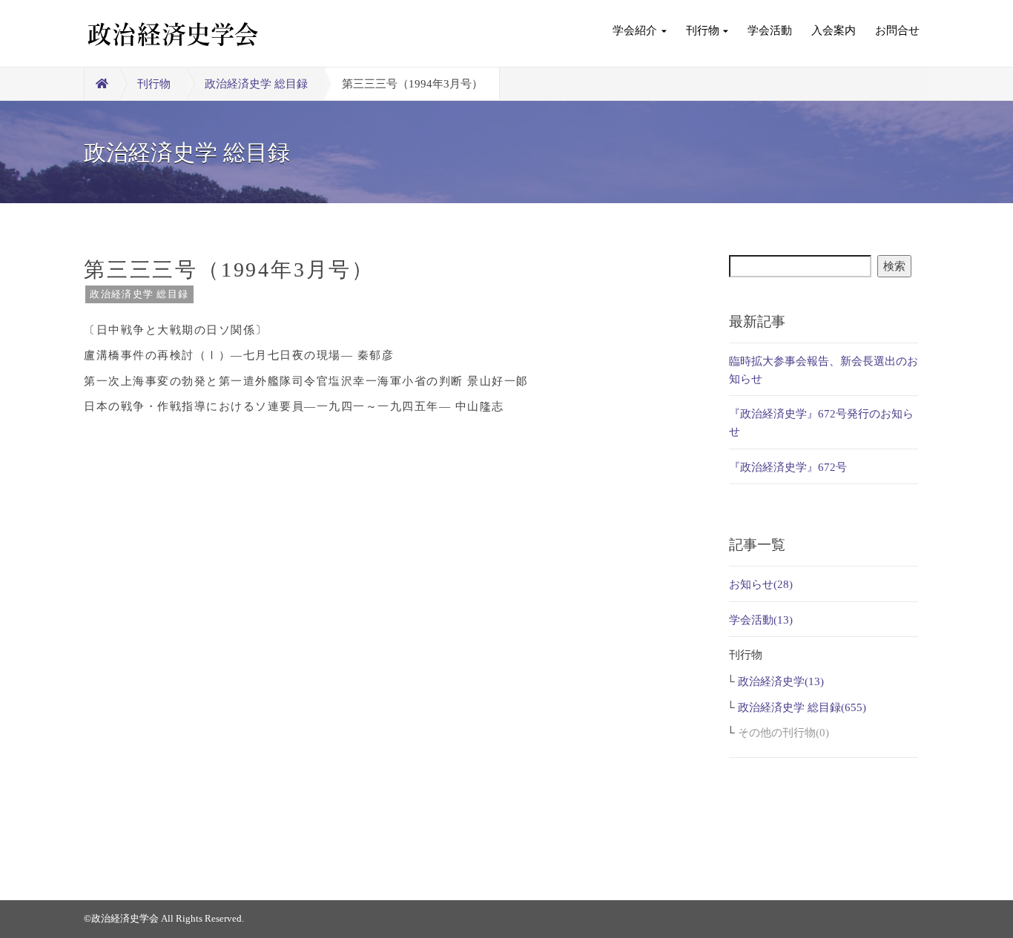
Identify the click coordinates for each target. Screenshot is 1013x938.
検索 (894, 266)
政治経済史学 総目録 (256, 84)
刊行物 (702, 30)
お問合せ (897, 30)
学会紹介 (635, 30)
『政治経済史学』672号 (788, 467)
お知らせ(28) (761, 584)
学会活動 (770, 30)
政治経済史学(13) (781, 681)
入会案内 (833, 30)
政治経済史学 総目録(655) (802, 707)
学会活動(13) (761, 620)
